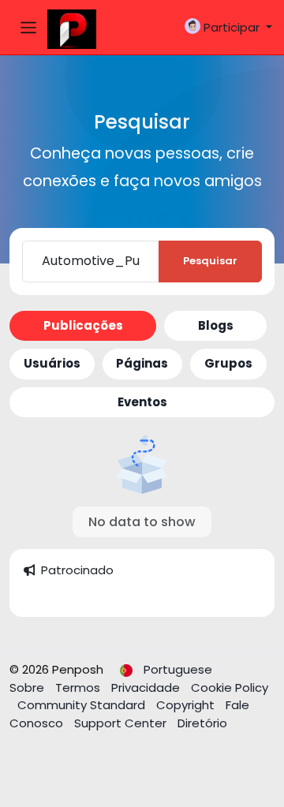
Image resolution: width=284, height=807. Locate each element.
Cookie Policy (229, 687)
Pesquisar (210, 260)
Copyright (187, 705)
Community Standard (82, 705)
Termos (79, 687)
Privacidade (147, 687)
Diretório (202, 723)
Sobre (28, 687)
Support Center (122, 723)
